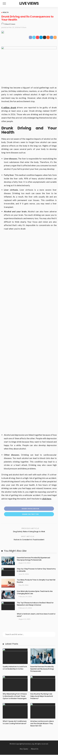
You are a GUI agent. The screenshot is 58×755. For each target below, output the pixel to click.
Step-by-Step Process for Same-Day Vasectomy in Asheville (36, 570)
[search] (54, 3)
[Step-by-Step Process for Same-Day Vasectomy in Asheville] (8, 572)
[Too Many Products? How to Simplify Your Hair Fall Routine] (8, 583)
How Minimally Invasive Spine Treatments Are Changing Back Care (35, 592)
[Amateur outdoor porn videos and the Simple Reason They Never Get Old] (42, 711)
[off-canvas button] (4, 3)
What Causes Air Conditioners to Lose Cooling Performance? (15, 722)
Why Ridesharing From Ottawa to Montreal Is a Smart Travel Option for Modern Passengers (15, 696)
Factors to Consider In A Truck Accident (29, 539)
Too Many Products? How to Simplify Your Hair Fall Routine (36, 581)
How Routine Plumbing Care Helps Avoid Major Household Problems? (41, 696)
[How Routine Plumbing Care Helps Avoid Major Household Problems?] (42, 683)
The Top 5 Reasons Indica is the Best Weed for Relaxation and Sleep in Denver (35, 604)
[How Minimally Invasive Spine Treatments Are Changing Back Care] (8, 594)
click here (46, 498)
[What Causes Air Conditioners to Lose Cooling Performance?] (15, 711)
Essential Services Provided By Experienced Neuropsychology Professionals (33, 558)
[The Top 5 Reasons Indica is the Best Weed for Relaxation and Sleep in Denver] (8, 606)
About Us (34, 749)
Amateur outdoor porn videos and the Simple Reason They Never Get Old (42, 723)
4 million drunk (8, 107)
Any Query (24, 749)
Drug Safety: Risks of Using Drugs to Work (29, 531)
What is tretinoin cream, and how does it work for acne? (36, 615)
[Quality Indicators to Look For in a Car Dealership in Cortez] (15, 656)
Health (5, 12)
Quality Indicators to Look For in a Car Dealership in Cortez (15, 667)
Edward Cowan (9, 24)
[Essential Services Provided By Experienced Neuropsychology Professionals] (8, 561)
